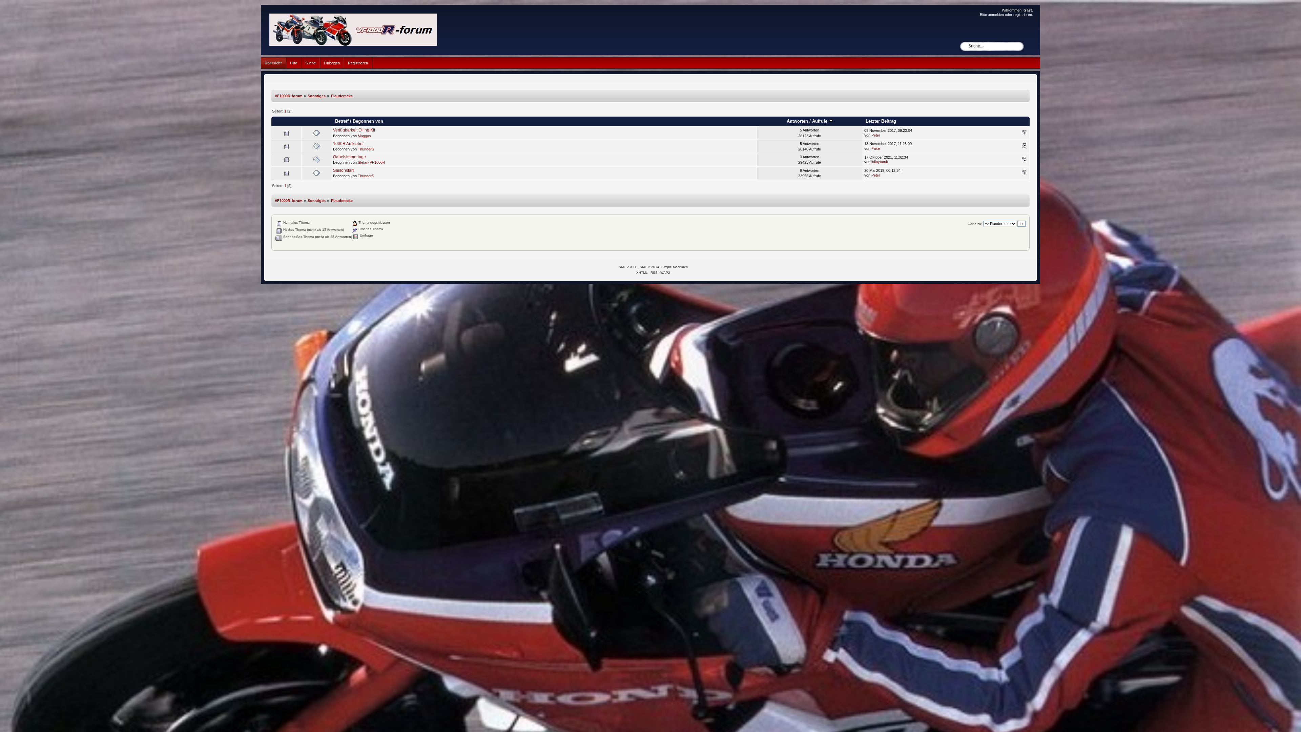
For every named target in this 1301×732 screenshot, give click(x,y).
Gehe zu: (975, 224)
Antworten (797, 121)
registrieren (1022, 15)
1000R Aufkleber (348, 143)
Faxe (875, 148)
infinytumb (879, 162)
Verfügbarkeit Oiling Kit (354, 130)
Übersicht (273, 63)
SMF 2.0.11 (628, 267)
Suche (310, 63)
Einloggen (332, 63)
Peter (875, 135)
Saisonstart (343, 170)
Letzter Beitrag (881, 121)
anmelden (996, 15)
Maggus (364, 136)
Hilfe (293, 63)
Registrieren (358, 63)
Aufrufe (820, 121)
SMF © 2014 (649, 267)
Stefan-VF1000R (371, 162)
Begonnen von (368, 121)
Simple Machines (674, 267)
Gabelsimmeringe (349, 157)
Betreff (342, 121)
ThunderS (366, 149)
